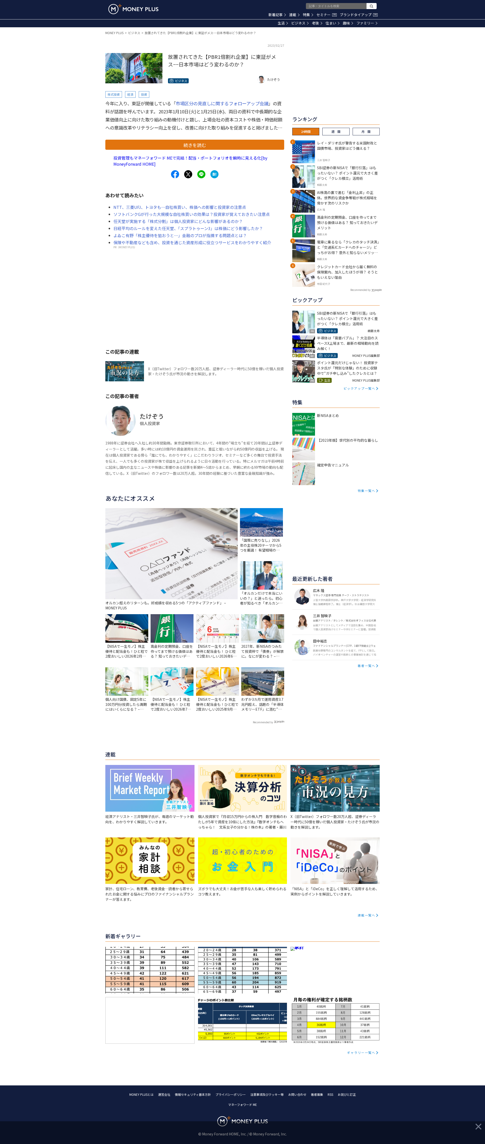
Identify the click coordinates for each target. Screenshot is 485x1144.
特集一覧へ (366, 490)
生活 (281, 23)
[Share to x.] (188, 174)
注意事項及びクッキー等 (267, 1094)
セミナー (326, 14)
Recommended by (263, 722)
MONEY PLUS (114, 33)
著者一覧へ (366, 665)
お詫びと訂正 (347, 1094)
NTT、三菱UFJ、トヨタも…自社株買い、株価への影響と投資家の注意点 (179, 207)
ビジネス (298, 23)
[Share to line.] (201, 174)
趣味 (346, 23)
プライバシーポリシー (230, 1094)
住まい (331, 23)
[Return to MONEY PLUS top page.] (133, 9)
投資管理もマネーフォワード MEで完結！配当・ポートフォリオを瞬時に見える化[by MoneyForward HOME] (190, 161)
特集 (306, 14)
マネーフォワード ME (242, 1104)
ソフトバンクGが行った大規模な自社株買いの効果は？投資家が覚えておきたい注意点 (191, 214)
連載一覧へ (366, 915)
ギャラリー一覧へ (361, 1052)
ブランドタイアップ (358, 14)
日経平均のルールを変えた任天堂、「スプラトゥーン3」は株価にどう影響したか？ (188, 228)
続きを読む (194, 145)
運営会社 (164, 1094)
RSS (330, 1094)
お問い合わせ (297, 1094)
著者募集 (317, 1094)
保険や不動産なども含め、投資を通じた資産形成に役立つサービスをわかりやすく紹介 (192, 242)
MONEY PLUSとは (141, 1094)
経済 (130, 94)
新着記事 (276, 14)
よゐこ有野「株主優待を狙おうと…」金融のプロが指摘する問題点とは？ (180, 235)
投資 (144, 94)
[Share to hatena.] (214, 174)
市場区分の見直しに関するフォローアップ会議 (222, 103)
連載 (292, 14)
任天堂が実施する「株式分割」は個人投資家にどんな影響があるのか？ (178, 221)
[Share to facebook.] (175, 174)
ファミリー (365, 23)
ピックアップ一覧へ (359, 388)
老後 (315, 23)
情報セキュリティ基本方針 (193, 1094)
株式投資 (114, 94)
